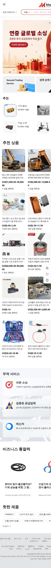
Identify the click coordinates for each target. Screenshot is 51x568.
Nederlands (37, 549)
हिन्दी (46, 549)
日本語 (40, 546)
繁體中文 (31, 546)
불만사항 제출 (5, 538)
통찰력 (44, 541)
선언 (26, 538)
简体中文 (21, 546)
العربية (27, 549)
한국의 (18, 549)
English (11, 546)
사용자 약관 (36, 538)
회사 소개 (17, 538)
